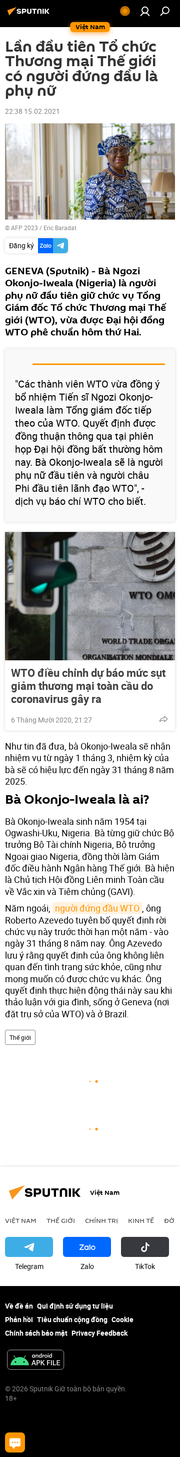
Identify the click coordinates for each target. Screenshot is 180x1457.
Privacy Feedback (100, 1333)
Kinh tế (141, 1220)
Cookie (123, 1319)
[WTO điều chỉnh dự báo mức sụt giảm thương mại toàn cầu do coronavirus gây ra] (90, 596)
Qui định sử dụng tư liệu (75, 1306)
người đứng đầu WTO (97, 908)
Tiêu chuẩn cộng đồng (72, 1319)
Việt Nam (20, 1220)
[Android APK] (36, 1361)
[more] (164, 719)
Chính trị (101, 1220)
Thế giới (20, 1037)
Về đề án (19, 1306)
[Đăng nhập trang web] (145, 11)
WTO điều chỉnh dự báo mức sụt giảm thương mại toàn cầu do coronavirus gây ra (88, 685)
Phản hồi (19, 1319)
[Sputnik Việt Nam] (30, 15)
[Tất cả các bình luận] (15, 1442)
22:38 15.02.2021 (32, 111)
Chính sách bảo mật (36, 1333)
